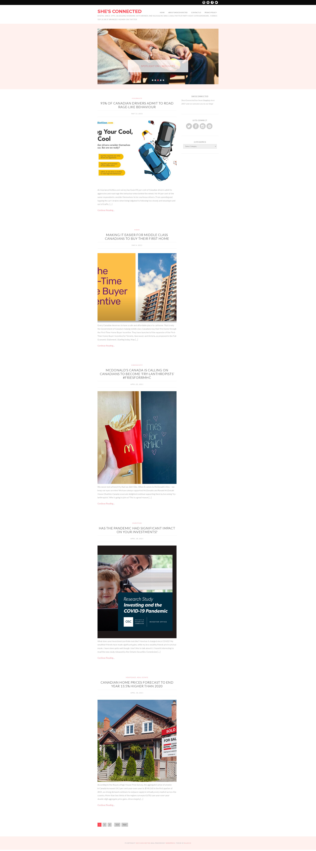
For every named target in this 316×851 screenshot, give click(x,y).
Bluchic (187, 843)
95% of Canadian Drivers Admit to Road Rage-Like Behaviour (137, 105)
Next (125, 825)
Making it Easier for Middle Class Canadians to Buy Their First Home (137, 236)
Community (137, 365)
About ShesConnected (178, 12)
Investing (137, 523)
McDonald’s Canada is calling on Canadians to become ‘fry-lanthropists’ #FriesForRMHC (137, 373)
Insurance (137, 98)
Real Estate (142, 677)
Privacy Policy (211, 12)
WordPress (170, 843)
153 (117, 825)
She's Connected (120, 11)
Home (162, 12)
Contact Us (196, 12)
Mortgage (131, 677)
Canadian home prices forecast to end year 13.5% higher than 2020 (137, 684)
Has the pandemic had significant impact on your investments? (137, 530)
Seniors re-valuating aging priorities (158, 67)
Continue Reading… (106, 210)
